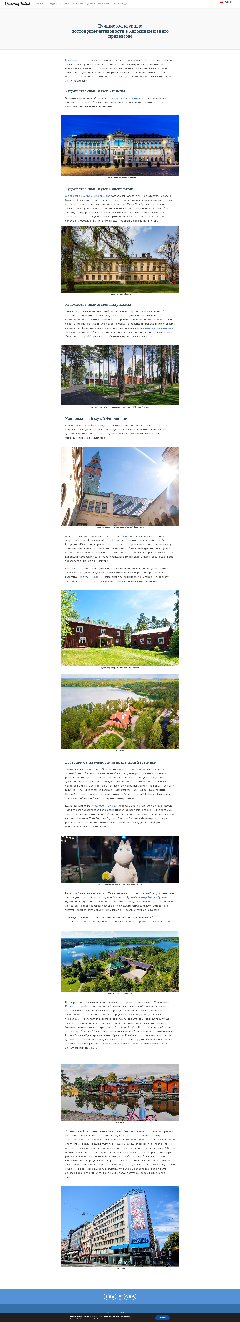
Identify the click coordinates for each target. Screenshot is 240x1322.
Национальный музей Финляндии (84, 425)
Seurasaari (128, 535)
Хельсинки (71, 59)
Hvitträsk (70, 568)
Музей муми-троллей (104, 805)
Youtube (133, 1297)
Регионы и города (45, 3)
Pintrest (126, 1297)
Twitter (113, 1297)
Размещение (86, 3)
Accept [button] (162, 1317)
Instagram (120, 1297)
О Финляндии (121, 3)
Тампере (141, 769)
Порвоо (69, 1006)
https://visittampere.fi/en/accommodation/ (147, 921)
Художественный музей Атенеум (127, 97)
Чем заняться (67, 3)
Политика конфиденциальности (120, 1312)
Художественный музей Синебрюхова (87, 195)
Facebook (106, 1297)
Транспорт (103, 3)
